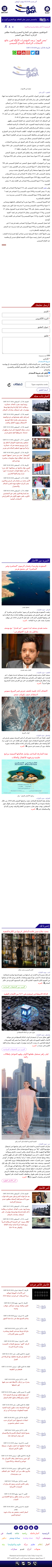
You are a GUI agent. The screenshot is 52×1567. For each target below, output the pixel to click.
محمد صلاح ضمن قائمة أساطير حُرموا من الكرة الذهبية (26, 931)
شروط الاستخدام (44, 361)
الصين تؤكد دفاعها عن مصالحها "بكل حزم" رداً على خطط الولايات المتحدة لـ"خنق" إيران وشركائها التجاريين (16, 470)
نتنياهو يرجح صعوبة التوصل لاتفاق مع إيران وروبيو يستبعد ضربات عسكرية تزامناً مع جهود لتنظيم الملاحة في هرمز (16, 445)
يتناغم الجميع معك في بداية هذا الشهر (16, 1318)
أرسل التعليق (43, 390)
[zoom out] (12, 26)
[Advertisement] (26, 275)
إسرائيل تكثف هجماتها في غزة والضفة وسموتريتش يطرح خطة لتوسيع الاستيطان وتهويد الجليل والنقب (16, 420)
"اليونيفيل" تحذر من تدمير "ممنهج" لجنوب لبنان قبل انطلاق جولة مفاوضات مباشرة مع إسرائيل (16, 458)
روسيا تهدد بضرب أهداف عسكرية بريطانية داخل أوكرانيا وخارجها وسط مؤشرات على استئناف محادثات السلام (16, 407)
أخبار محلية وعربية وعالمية (34, 27)
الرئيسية (47, 27)
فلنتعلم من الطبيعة (15, 1369)
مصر (45, 188)
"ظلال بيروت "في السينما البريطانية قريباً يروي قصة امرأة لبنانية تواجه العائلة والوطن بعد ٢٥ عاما (16, 1224)
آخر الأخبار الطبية (9, 1181)
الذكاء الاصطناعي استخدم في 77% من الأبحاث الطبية (26, 994)
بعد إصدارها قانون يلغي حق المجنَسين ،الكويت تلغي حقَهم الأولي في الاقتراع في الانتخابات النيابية (16, 496)
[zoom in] (6, 26)
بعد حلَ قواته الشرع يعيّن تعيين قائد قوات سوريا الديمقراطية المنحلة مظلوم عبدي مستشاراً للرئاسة (16, 1199)
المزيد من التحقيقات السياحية (14, 987)
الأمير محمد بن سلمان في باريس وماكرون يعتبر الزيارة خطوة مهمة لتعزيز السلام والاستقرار (16, 483)
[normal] (9, 26)
